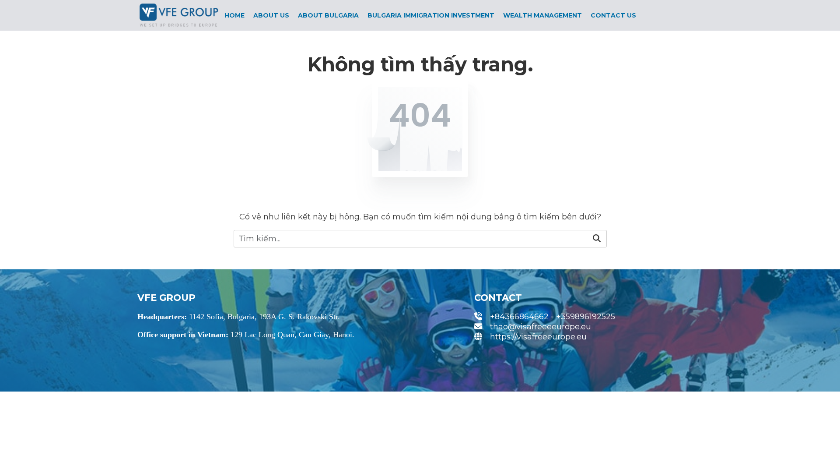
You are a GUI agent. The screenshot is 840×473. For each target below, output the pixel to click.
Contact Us (613, 15)
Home (234, 15)
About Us (271, 15)
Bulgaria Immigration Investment (431, 15)
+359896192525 (585, 316)
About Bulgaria (328, 15)
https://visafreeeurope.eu (538, 337)
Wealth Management (542, 15)
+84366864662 (519, 316)
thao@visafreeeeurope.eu (540, 327)
